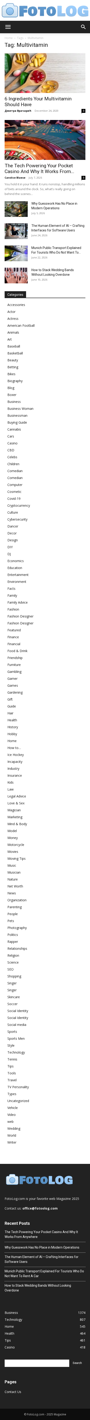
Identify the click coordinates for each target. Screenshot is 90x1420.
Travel (12, 1080)
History (12, 727)
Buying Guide (17, 422)
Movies (12, 851)
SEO (10, 969)
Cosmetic (14, 491)
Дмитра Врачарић (18, 110)
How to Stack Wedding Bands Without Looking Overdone (38, 1288)
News (11, 893)
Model (12, 831)
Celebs (12, 457)
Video (11, 1114)
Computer (14, 484)
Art (9, 339)
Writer (11, 1142)
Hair (10, 713)
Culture (12, 512)
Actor (11, 311)
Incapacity (14, 761)
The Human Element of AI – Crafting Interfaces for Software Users (41, 1259)
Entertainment (18, 574)
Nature (12, 879)
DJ (9, 554)
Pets (10, 921)
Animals (13, 332)
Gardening (15, 692)
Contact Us (13, 1392)
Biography (15, 381)
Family (12, 595)
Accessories (16, 305)
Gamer (12, 678)
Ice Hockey (15, 754)
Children (13, 464)
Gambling (14, 671)
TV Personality (18, 1087)
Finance (13, 637)
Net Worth (15, 886)
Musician (14, 872)
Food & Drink (17, 651)
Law (10, 789)
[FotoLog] (45, 10)
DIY (10, 547)
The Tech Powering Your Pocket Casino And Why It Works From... (39, 168)
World (11, 1135)
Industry (13, 768)
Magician (14, 810)
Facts (11, 588)
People (12, 914)
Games (12, 685)
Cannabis (14, 429)
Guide (11, 706)
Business (14, 401)
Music (11, 865)
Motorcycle (15, 844)
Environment (16, 581)
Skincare (13, 997)
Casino (12, 443)
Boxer (11, 394)
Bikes (11, 374)
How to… (14, 748)
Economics (15, 561)
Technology (16, 1052)
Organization (17, 900)
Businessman (17, 415)
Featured (14, 630)
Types (11, 1094)
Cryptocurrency (18, 505)
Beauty (12, 360)
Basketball (15, 353)
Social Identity (17, 1011)
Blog (10, 388)
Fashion (13, 609)
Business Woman (20, 408)
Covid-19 (14, 498)
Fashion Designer (20, 616)
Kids (10, 782)
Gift (10, 699)
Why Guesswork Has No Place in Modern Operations (42, 1247)
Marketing (14, 817)
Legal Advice (16, 796)
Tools (11, 1073)
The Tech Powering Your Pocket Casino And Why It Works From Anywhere (41, 1234)
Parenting (14, 907)
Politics (12, 934)
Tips (10, 1066)
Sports (12, 1031)
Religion (13, 955)
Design (12, 540)
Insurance (14, 775)
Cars (10, 436)
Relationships (17, 948)
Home (9, 38)
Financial (13, 644)
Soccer (12, 1004)
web (10, 1121)
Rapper (12, 941)
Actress (12, 318)
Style (11, 1045)
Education (14, 568)
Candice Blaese (15, 177)
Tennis (12, 1059)
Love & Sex (15, 803)
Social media (16, 1024)
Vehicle (12, 1107)
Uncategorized (18, 1101)
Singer (12, 983)
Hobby (12, 734)
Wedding (13, 1128)
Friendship (15, 658)
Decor (12, 533)
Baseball (13, 346)
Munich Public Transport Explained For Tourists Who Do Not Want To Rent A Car (44, 1273)
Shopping (14, 976)
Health (12, 720)
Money (12, 838)
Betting (12, 367)
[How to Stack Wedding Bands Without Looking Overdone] (16, 276)
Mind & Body (17, 824)
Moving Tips (16, 858)
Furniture (14, 664)
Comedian (15, 471)
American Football (21, 325)
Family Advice (17, 602)
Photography (17, 928)
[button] (7, 27)
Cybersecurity (17, 519)
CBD (10, 450)
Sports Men (16, 1038)
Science (13, 962)
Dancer (12, 526)
